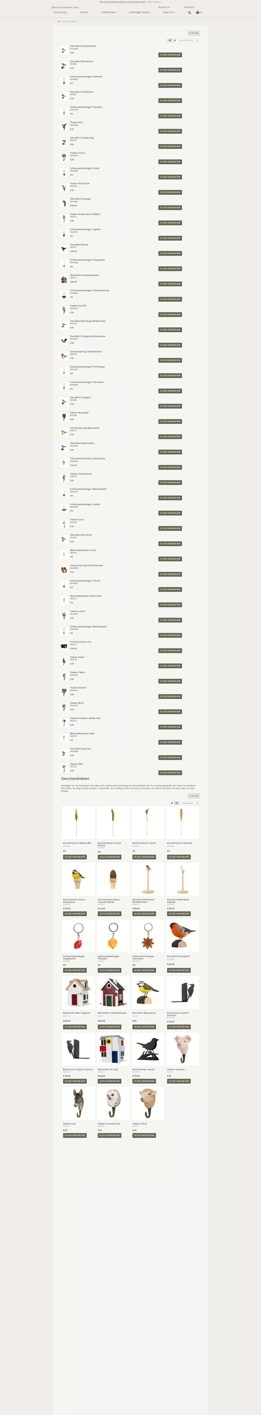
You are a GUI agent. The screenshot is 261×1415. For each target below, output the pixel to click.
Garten (84, 12)
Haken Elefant (78, 687)
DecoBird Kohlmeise (81, 91)
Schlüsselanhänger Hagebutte (74, 957)
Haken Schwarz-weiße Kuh (85, 718)
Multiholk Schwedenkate (84, 275)
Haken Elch (76, 122)
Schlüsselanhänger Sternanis (143, 957)
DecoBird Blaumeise (81, 61)
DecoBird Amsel (79, 244)
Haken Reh (76, 764)
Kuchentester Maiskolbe (77, 842)
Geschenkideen (69, 21)
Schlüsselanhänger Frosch (85, 580)
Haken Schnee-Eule (109, 1123)
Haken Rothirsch (80, 183)
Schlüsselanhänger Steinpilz (86, 107)
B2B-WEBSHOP (155, 2)
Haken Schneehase (81, 473)
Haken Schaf (139, 1123)
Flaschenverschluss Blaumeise (87, 458)
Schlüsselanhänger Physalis (108, 957)
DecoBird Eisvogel (80, 198)
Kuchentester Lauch (144, 842)
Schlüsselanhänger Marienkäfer (88, 488)
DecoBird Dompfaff (178, 956)
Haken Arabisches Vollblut (85, 214)
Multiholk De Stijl (108, 1069)
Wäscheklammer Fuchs (83, 550)
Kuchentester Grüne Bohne (109, 844)
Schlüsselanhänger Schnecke (86, 382)
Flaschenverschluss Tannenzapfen (109, 900)
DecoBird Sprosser (80, 748)
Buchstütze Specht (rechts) (178, 1014)
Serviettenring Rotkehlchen (86, 351)
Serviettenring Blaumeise (84, 427)
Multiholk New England (76, 1012)
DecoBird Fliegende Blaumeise (87, 336)
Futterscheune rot (80, 641)
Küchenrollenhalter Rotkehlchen (143, 900)
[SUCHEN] (189, 12)
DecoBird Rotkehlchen (83, 46)
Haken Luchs (77, 611)
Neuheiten (164, 7)
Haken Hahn (77, 657)
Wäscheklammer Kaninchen (86, 595)
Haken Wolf (77, 702)
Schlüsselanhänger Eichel (84, 168)
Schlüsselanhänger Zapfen (85, 229)
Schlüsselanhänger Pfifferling (87, 366)
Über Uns (168, 12)
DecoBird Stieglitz (80, 397)
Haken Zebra (77, 672)
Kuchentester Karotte (179, 842)
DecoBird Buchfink (81, 534)
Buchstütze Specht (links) (78, 1069)
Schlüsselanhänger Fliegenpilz (87, 259)
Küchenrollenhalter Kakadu (178, 900)
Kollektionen (108, 12)
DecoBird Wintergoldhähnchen (88, 321)
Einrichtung (60, 12)
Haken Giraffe (78, 305)
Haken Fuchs (77, 152)
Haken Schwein (176, 1069)
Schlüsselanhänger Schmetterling (89, 290)
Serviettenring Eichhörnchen (86, 565)
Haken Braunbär (79, 412)
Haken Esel (69, 1123)
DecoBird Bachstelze (82, 443)
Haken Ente (77, 519)
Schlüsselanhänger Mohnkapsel (88, 626)
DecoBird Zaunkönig (82, 137)
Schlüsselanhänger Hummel (86, 76)
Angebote (189, 7)
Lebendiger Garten (139, 12)
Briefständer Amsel (143, 1069)
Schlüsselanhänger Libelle (85, 504)
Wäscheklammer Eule (82, 733)
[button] (201, 12)
